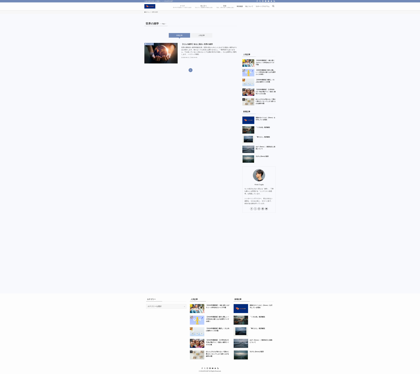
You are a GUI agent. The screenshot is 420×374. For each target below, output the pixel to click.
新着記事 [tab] (179, 35)
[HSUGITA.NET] (149, 6)
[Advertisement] (259, 34)
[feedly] (271, 1)
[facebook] (257, 1)
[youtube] (268, 1)
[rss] (274, 1)
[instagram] (262, 1)
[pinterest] (265, 1)
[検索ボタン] (273, 6)
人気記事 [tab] (202, 35)
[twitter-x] (260, 1)
